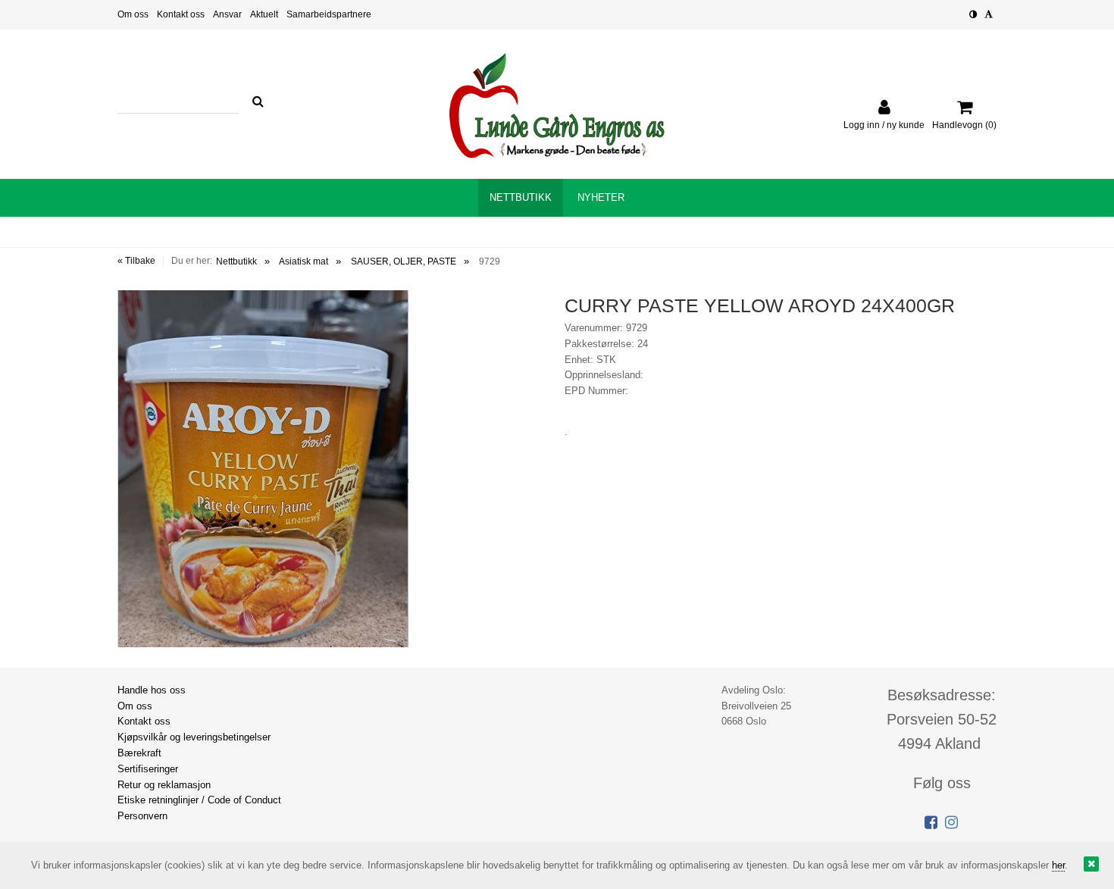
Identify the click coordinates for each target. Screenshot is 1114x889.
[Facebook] (931, 822)
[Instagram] (951, 822)
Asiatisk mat (303, 261)
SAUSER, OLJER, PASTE (403, 261)
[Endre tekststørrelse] (988, 14)
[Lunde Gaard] (557, 105)
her (1058, 865)
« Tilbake (136, 260)
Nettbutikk (236, 261)
